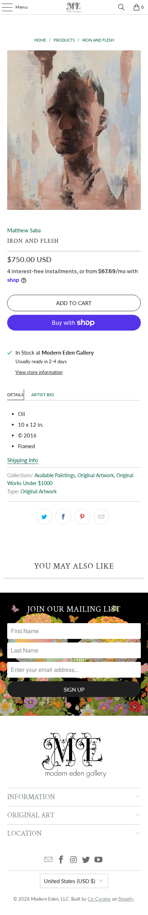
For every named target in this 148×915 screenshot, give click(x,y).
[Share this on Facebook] (63, 517)
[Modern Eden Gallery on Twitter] (86, 860)
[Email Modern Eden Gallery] (48, 860)
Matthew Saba (24, 230)
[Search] (121, 7)
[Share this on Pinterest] (82, 517)
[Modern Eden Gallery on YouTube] (98, 860)
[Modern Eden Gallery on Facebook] (61, 860)
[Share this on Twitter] (44, 517)
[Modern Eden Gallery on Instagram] (73, 860)
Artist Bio (42, 394)
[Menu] (3, 7)
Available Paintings (54, 475)
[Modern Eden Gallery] (74, 7)
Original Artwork (96, 475)
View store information (39, 372)
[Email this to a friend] (101, 517)
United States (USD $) (69, 881)
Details (15, 394)
